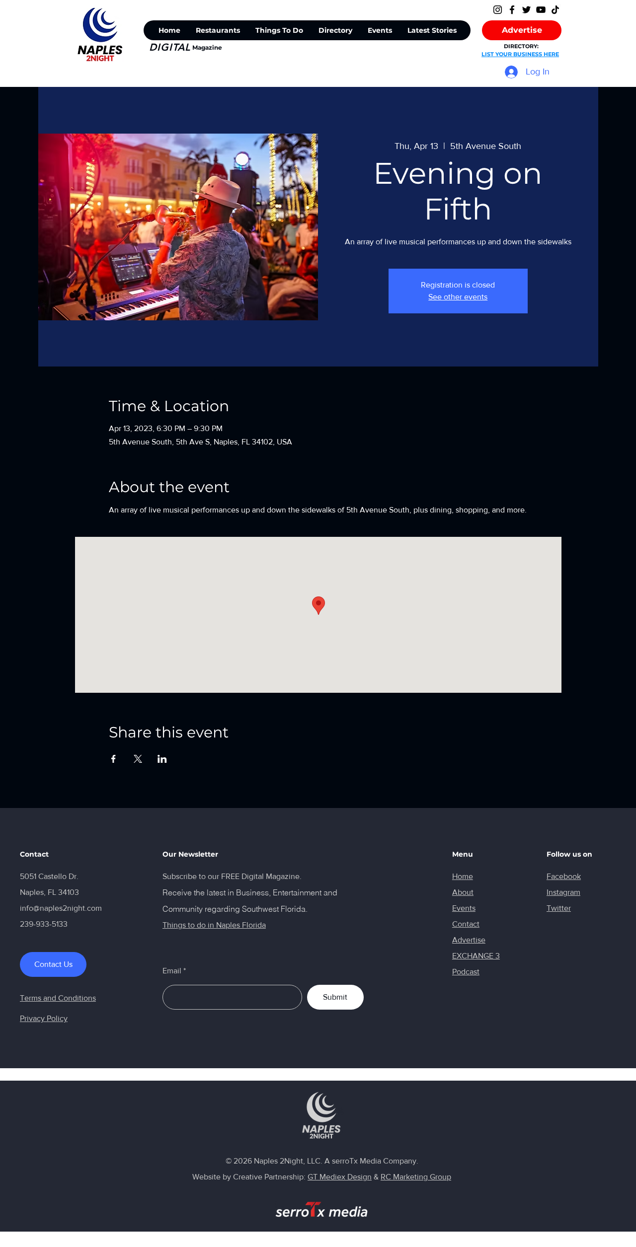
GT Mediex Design (340, 1177)
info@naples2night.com (61, 908)
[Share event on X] (138, 759)
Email (171, 971)
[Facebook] (512, 9)
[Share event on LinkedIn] (162, 759)
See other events (457, 297)
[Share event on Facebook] (113, 759)
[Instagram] (497, 9)
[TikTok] (555, 9)
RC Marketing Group (416, 1177)
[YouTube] (541, 9)
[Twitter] (526, 9)
